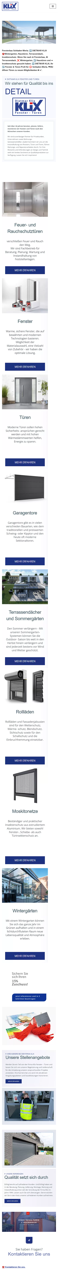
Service (38, 176)
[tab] (16, 176)
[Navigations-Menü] (53, 6)
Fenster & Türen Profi (16, 176)
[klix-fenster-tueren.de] (10, 6)
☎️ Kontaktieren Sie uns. (13, 1267)
